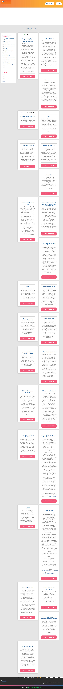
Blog (59, 3)
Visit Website (27, 76)
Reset (4, 81)
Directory (49, 3)
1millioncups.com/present (49, 573)
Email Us (38, 677)
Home (20, 677)
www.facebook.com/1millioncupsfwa (50, 570)
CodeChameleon (37, 687)
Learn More (27, 167)
